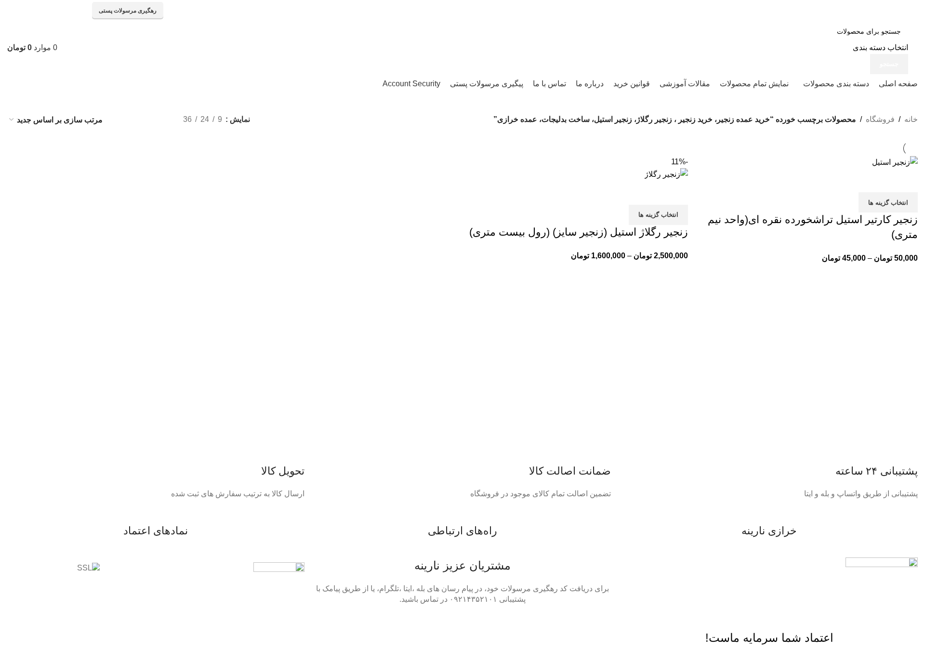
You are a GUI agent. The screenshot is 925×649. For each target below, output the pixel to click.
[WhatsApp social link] (54, 10)
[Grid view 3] (141, 120)
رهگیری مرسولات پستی (128, 10)
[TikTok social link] (35, 10)
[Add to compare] (906, 180)
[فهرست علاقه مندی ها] (854, 180)
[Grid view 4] (123, 120)
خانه (911, 119)
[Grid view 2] (159, 120)
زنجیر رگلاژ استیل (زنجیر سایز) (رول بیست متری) (578, 232)
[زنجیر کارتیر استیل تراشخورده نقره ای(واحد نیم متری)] (895, 162)
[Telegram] (573, 627)
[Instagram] (547, 627)
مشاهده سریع (880, 180)
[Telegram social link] (16, 10)
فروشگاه (880, 119)
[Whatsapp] (599, 627)
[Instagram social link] (73, 10)
